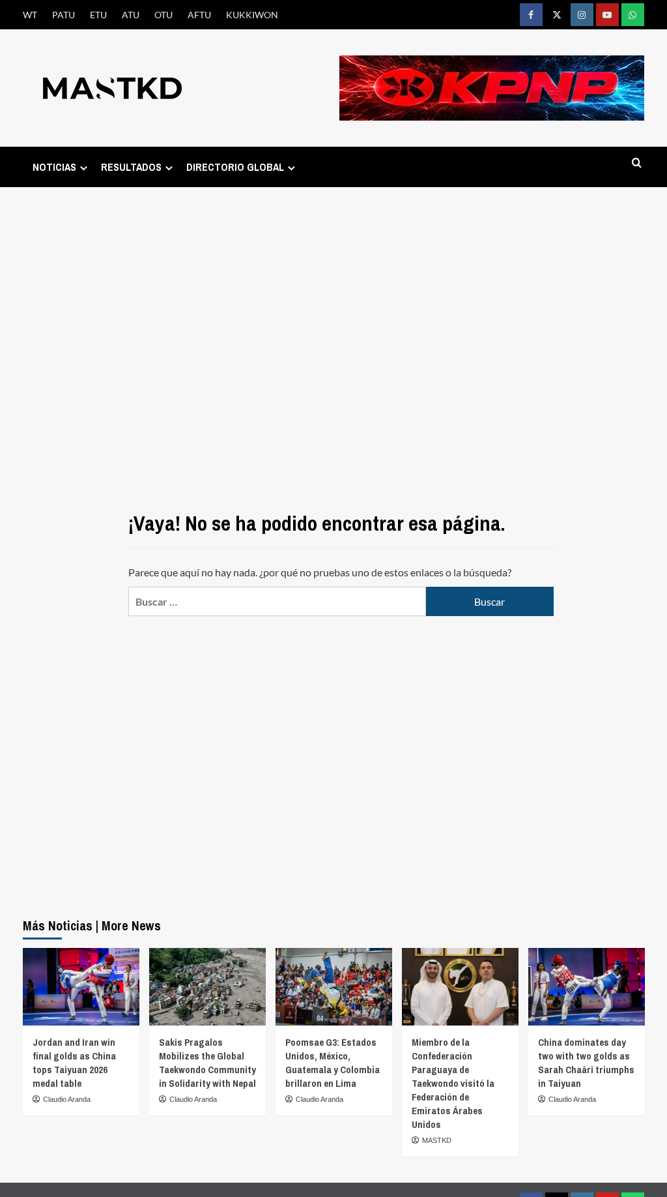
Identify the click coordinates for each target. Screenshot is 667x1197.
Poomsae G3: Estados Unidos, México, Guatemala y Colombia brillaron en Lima (332, 1062)
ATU (130, 14)
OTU (163, 14)
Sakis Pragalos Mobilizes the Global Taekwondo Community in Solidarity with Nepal (207, 1062)
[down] (83, 167)
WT (30, 14)
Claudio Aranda (67, 1099)
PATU (63, 14)
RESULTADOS (131, 167)
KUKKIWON (252, 14)
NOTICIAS (54, 167)
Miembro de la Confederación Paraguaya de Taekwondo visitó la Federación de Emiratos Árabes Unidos (453, 1083)
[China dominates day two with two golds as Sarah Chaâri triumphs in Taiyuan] (586, 987)
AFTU (199, 14)
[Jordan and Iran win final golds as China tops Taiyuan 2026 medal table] (81, 987)
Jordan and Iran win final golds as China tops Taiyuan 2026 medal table (74, 1062)
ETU (98, 14)
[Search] (637, 163)
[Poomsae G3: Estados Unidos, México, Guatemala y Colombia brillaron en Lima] (334, 987)
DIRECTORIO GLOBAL (235, 167)
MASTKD (436, 1140)
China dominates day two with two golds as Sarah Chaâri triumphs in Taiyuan (586, 1062)
